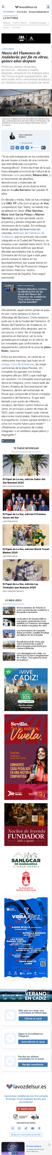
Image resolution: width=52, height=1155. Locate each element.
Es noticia (9, 12)
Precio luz (22, 12)
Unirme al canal (33, 1018)
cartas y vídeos (20, 23)
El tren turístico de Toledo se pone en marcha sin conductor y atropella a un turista (33, 610)
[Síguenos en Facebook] (39, 1128)
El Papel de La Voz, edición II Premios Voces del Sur (24, 516)
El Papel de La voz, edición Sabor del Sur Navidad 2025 (24, 481)
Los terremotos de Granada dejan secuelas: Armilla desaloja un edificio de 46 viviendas (33, 633)
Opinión (6, 27)
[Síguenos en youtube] (32, 1128)
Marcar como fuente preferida (27, 1135)
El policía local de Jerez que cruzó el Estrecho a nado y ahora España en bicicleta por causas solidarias (32, 645)
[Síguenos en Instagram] (19, 1128)
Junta (16, 175)
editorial (6, 23)
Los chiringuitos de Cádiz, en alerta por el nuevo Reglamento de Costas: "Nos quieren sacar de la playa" (33, 656)
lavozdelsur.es (10, 521)
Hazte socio (27, 1108)
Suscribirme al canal (33, 1041)
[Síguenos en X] (13, 1128)
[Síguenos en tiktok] (26, 1128)
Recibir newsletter (33, 1064)
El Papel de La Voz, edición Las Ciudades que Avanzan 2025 (20, 586)
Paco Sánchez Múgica (25, 136)
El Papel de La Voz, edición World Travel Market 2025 (26, 551)
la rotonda (16, 27)
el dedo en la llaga (38, 23)
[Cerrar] (49, 1144)
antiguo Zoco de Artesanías (17, 364)
